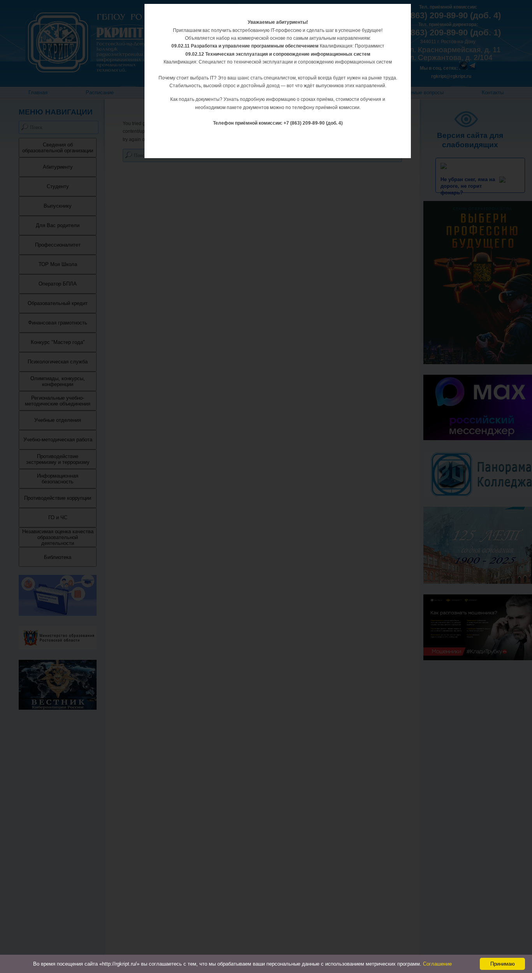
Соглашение (437, 964)
